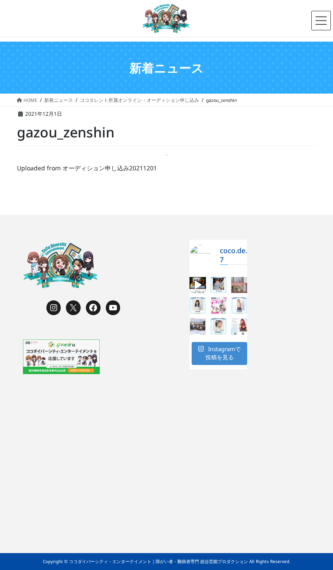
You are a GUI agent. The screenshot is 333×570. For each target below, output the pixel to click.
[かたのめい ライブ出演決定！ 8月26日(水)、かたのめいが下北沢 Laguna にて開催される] (239, 326)
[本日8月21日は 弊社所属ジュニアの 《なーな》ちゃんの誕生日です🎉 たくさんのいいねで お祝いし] (218, 285)
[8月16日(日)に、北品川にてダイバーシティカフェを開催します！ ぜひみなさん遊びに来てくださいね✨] (197, 326)
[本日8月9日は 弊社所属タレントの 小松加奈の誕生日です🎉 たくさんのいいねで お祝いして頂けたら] (239, 305)
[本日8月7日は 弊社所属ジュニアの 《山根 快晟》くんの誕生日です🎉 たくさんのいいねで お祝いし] (218, 326)
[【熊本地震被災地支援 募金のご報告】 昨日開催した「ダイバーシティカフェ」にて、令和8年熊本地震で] (239, 285)
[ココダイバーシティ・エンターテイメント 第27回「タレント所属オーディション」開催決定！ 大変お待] (197, 285)
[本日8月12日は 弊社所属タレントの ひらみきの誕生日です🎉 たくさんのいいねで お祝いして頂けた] (197, 305)
